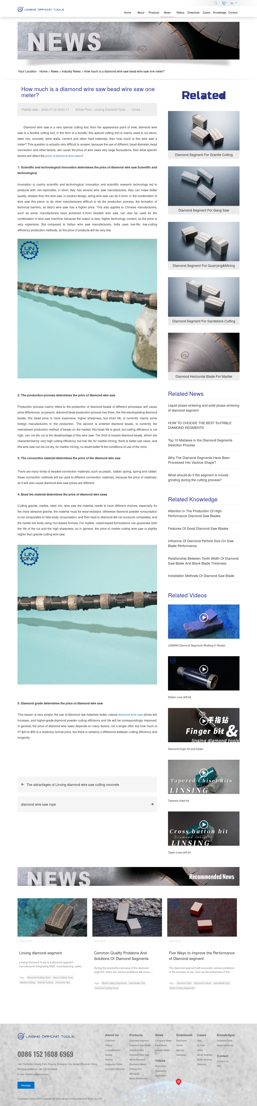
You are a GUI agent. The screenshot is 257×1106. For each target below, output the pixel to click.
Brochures (181, 1040)
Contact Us (222, 1061)
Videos (180, 12)
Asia (199, 1040)
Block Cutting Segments (114, 983)
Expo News (161, 1045)
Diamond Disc (136, 1050)
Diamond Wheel (137, 1064)
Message (26, 1085)
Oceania (201, 1064)
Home (127, 12)
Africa (200, 1050)
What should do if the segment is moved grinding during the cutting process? (198, 477)
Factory (109, 1059)
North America (204, 1059)
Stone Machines (225, 1045)
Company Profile (113, 1064)
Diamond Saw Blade (140, 1045)
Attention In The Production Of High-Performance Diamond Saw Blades (195, 513)
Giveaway (181, 1054)
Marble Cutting (27, 982)
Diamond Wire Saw (139, 1054)
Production (160, 1066)
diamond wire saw (130, 714)
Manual (180, 1050)
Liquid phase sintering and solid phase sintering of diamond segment (203, 408)
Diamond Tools (224, 1040)
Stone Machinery (138, 1078)
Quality (108, 1054)
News (167, 12)
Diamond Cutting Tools (39, 977)
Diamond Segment (139, 1040)
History (108, 1045)
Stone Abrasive (137, 1059)
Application (161, 1075)
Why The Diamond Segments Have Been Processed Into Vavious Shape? (199, 460)
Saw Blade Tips (137, 983)
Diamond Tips (63, 982)
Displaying (160, 1070)
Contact (233, 12)
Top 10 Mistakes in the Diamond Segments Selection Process (200, 442)
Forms (179, 1045)
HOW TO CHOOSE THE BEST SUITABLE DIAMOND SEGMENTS (200, 425)
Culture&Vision (113, 1050)
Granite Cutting (45, 982)
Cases (206, 12)
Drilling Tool (135, 1068)
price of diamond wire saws (63, 156)
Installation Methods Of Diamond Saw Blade (201, 575)
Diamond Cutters (202, 983)
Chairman (110, 1040)
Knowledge (219, 12)
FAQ (219, 1066)
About (140, 12)
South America (204, 1054)
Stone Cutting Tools (63, 977)
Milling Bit (134, 1073)
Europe (201, 1045)
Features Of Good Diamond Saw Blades (198, 528)
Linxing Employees (115, 1068)
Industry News (71, 71)
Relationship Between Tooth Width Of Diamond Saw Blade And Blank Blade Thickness (203, 561)
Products (154, 12)
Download (193, 12)
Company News (163, 1040)
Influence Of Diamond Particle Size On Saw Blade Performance (200, 543)
